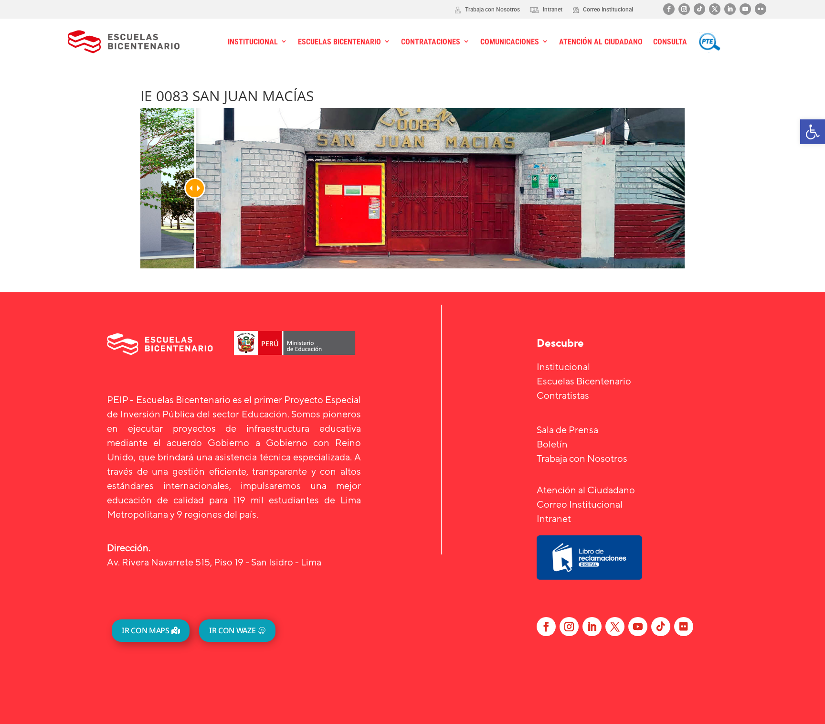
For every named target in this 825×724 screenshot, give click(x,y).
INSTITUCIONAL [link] (253, 41)
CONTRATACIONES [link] (430, 41)
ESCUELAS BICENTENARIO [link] (339, 41)
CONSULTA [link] (670, 41)
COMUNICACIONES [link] (509, 41)
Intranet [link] (554, 518)
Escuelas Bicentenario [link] (584, 380)
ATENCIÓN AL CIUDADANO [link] (601, 41)
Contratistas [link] (563, 395)
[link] (812, 131)
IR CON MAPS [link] (145, 630)
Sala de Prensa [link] (567, 429)
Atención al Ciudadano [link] (586, 489)
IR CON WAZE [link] (232, 630)
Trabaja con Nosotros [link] (582, 458)
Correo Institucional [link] (580, 504)
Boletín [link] (552, 443)
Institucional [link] (563, 366)
